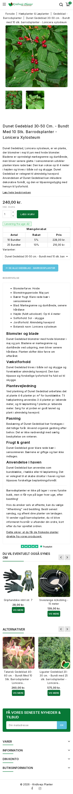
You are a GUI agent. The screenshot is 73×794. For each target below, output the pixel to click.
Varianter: (9, 249)
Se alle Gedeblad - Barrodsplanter (31, 268)
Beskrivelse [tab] (11, 277)
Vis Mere (18, 610)
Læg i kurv (28, 214)
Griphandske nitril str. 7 (18, 600)
